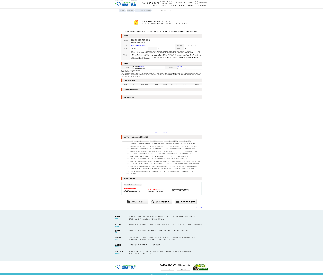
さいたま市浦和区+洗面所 (173, 146)
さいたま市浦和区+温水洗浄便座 (172, 143)
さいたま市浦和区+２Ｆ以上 (187, 171)
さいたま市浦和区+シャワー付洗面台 (145, 146)
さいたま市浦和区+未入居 (188, 168)
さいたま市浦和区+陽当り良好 (176, 163)
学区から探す (141, 216)
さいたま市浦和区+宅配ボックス (145, 161)
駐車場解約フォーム (158, 245)
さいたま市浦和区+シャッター (146, 163)
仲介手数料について (165, 237)
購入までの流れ (152, 230)
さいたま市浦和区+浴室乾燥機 (129, 143)
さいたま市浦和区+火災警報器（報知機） (191, 161)
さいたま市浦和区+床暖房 (159, 153)
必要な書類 (143, 239)
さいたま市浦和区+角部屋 (189, 148)
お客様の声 (155, 251)
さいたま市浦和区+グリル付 (145, 148)
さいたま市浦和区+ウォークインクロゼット (165, 156)
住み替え (143, 237)
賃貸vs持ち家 (184, 230)
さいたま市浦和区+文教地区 (174, 166)
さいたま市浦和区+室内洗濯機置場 (160, 168)
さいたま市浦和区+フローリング (171, 151)
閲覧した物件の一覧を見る (161, 132)
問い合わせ (179, 2)
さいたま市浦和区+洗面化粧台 (129, 146)
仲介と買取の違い (133, 239)
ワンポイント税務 (176, 224)
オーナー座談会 (187, 224)
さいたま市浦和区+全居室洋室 (129, 168)
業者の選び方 (176, 237)
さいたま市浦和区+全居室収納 (147, 156)
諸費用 (194, 237)
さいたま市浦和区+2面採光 (128, 151)
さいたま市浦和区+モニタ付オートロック (180, 158)
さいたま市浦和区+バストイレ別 (141, 141)
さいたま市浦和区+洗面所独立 (144, 143)
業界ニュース (165, 224)
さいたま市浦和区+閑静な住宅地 (191, 163)
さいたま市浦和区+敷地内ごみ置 (161, 161)
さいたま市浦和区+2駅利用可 (129, 166)
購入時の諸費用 (142, 230)
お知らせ (147, 251)
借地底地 (150, 237)
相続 (156, 237)
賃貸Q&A (150, 224)
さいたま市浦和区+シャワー (156, 141)
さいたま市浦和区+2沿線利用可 (144, 166)
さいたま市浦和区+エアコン (172, 153)
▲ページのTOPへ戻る (197, 207)
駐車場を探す (160, 216)
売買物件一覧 (132, 230)
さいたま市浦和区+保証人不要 (143, 171)
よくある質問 (145, 219)
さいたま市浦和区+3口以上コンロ (160, 148)
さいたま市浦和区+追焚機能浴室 (171, 141)
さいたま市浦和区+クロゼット (187, 153)
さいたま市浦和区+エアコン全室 (129, 153)
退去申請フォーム (146, 245)
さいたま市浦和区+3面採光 (142, 151)
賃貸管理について (133, 224)
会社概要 (131, 251)
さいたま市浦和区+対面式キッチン (130, 148)
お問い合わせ (169, 251)
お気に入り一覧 (170, 216)
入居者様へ (191, 6)
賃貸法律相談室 (197, 224)
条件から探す (132, 216)
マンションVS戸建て (173, 230)
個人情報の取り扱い (187, 251)
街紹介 (161, 251)
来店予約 (191, 2)
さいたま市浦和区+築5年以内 (173, 171)
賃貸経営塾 (143, 224)
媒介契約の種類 (186, 237)
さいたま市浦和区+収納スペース (129, 158)
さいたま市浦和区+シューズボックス (130, 156)
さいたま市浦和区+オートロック (162, 158)
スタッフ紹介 (139, 251)
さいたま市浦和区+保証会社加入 (158, 171)
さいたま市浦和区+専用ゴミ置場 (161, 163)
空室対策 (157, 224)
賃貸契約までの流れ (134, 219)
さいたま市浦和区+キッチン (175, 148)
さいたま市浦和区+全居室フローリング (188, 151)
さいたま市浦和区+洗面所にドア (187, 143)
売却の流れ (151, 239)
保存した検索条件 (190, 216)
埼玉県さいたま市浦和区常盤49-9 (138, 45)
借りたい (155, 6)
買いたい (173, 6)
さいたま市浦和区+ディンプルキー (130, 163)
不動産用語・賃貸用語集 (157, 219)
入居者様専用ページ (202, 2)
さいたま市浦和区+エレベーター (129, 161)
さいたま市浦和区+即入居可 (175, 168)
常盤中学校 (179, 66)
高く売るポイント (161, 239)
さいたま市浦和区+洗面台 (158, 143)
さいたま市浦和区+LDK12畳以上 (189, 166)
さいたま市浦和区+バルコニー (156, 151)
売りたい (182, 6)
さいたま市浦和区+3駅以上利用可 (159, 166)
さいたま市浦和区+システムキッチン (188, 146)
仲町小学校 (141, 66)
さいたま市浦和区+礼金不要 (128, 171)
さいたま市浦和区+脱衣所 (185, 141)
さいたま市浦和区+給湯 (127, 141)
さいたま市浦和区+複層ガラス (144, 168)
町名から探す (150, 216)
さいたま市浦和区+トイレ (161, 146)
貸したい (164, 6)
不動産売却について (134, 237)
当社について (202, 6)
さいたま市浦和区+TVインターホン (146, 158)
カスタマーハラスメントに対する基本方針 (140, 253)
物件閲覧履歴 (179, 216)
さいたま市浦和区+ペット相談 (129, 173)
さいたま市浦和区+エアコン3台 (145, 153)
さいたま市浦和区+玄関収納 (182, 156)
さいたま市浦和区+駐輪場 (175, 161)
